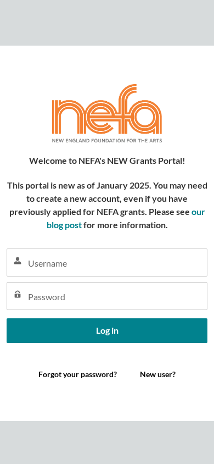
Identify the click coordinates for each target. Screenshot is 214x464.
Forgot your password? (46, 357)
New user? (158, 374)
